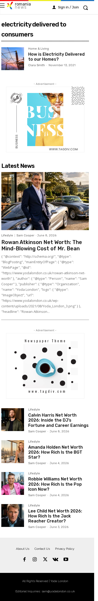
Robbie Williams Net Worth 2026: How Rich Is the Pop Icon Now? (55, 483)
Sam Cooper (25, 235)
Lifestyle (7, 235)
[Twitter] (45, 560)
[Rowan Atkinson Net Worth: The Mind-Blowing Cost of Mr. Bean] (45, 201)
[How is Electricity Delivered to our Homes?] (12, 58)
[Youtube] (66, 560)
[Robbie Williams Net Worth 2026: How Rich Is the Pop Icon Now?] (12, 483)
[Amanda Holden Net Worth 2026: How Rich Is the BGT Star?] (12, 451)
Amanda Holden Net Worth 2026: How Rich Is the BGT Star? (55, 452)
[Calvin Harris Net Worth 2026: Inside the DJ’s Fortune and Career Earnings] (12, 419)
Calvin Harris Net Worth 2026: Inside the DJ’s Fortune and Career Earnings (58, 420)
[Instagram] (35, 560)
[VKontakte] (55, 560)
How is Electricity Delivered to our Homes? (56, 57)
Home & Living (38, 48)
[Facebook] (24, 560)
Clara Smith (36, 65)
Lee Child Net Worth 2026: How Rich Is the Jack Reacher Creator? (55, 516)
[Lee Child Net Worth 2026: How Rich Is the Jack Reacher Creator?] (12, 515)
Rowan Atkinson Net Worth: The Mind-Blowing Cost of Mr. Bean (41, 245)
